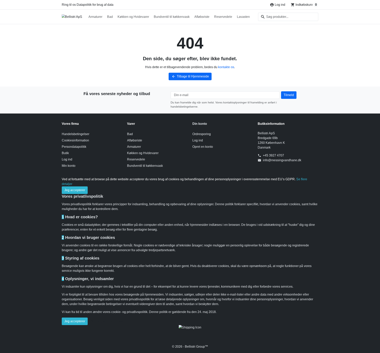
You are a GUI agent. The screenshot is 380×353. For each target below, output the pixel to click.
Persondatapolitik (74, 146)
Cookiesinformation (75, 140)
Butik (65, 153)
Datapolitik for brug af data (95, 4)
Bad (110, 16)
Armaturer (95, 16)
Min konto (68, 165)
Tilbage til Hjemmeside (190, 76)
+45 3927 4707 (273, 155)
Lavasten (243, 16)
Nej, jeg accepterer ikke (107, 321)
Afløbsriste (201, 16)
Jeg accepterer (74, 190)
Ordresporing (201, 134)
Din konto (199, 123)
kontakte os (226, 67)
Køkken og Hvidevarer (133, 16)
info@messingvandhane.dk (282, 160)
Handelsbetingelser (75, 134)
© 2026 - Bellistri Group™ (190, 346)
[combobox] (288, 17)
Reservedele (223, 16)
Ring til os (69, 4)
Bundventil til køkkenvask (172, 16)
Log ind (67, 159)
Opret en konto (202, 146)
